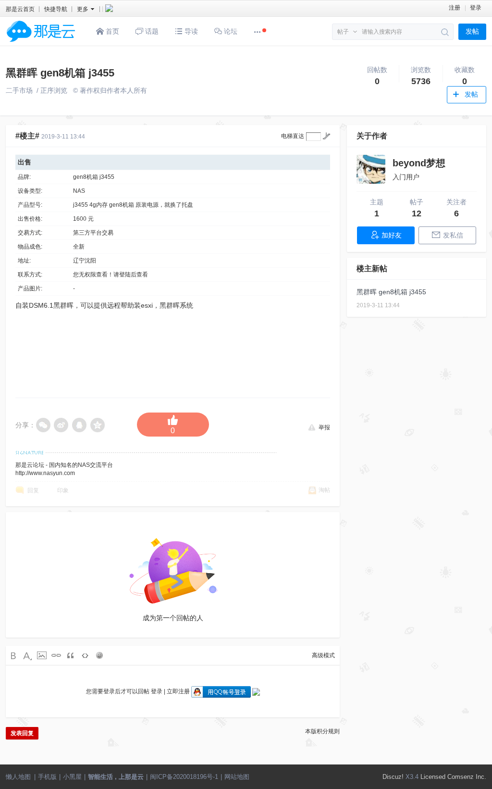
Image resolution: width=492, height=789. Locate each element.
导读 (190, 31)
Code (85, 655)
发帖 (472, 31)
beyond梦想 (419, 163)
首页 (111, 31)
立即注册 (178, 691)
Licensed (432, 776)
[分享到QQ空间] (98, 425)
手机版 (47, 776)
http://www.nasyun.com (45, 473)
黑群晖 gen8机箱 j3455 (60, 73)
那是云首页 (20, 9)
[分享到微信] (43, 425)
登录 (475, 7)
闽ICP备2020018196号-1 (184, 776)
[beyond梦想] (371, 169)
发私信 (453, 235)
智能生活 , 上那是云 (116, 776)
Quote (70, 655)
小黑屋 (72, 776)
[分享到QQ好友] (79, 425)
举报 (324, 427)
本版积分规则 (322, 731)
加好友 (391, 235)
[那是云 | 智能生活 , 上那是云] (41, 43)
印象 (63, 490)
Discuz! (393, 776)
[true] (445, 32)
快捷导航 (55, 9)
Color (27, 655)
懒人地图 (18, 776)
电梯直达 (292, 136)
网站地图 (236, 776)
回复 (33, 490)
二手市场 (19, 90)
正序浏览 (53, 90)
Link (56, 655)
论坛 (229, 31)
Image (42, 655)
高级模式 (323, 655)
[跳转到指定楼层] (326, 136)
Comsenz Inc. (466, 776)
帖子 (343, 31)
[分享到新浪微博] (61, 425)
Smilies (99, 655)
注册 (454, 7)
